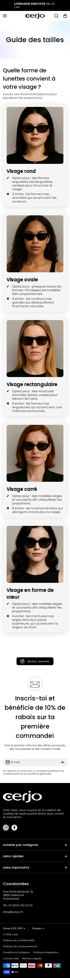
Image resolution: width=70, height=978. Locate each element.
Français (36, 928)
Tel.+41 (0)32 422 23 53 (17, 905)
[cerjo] (35, 16)
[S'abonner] (62, 762)
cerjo (15, 934)
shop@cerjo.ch (13, 912)
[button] (65, 16)
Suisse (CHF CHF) (13, 928)
